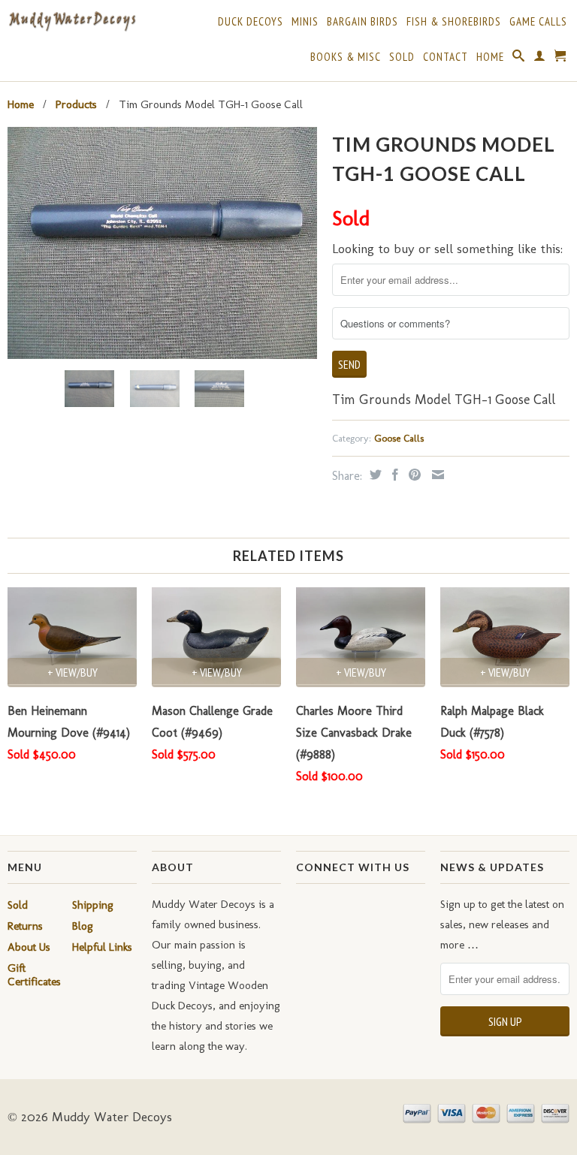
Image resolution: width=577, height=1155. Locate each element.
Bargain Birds (362, 22)
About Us (29, 947)
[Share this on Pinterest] (413, 475)
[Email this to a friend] (436, 475)
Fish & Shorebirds (453, 22)
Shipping (92, 905)
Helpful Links (102, 947)
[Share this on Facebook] (393, 475)
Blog (82, 926)
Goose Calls (399, 438)
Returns (25, 926)
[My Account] (539, 59)
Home (490, 57)
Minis (305, 22)
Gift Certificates (34, 974)
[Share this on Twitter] (374, 475)
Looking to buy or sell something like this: (447, 248)
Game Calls (538, 22)
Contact (445, 57)
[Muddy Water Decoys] (72, 21)
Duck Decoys (250, 22)
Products (76, 104)
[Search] (518, 59)
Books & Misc (345, 57)
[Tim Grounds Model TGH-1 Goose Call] (162, 243)
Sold (402, 57)
